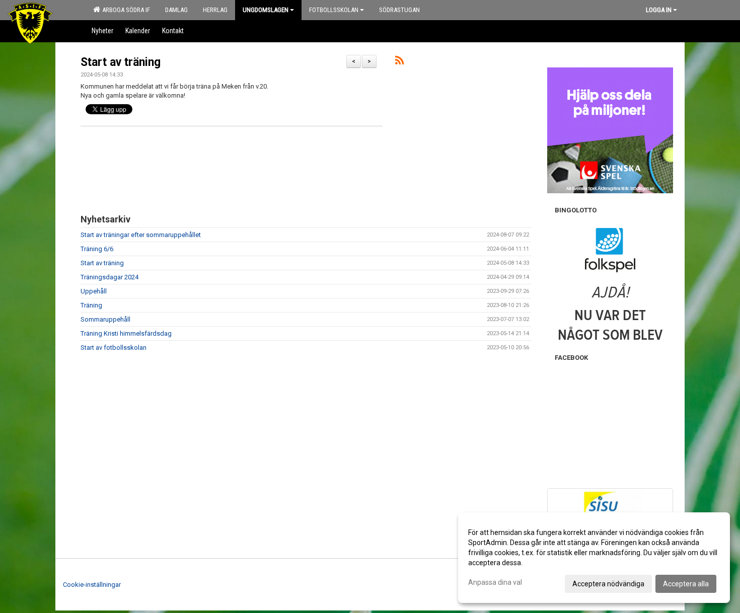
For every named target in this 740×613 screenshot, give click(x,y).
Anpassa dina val (495, 582)
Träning (91, 305)
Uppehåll (94, 291)
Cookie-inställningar (92, 584)
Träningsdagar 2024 (109, 277)
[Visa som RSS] (399, 62)
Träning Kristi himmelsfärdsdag (126, 333)
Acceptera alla (686, 584)
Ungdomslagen (265, 10)
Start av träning (121, 62)
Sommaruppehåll (105, 319)
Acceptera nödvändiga (608, 584)
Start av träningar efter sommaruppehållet (141, 235)
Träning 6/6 (97, 249)
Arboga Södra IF (124, 10)
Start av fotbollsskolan (113, 347)
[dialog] (594, 557)
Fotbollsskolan (333, 10)
